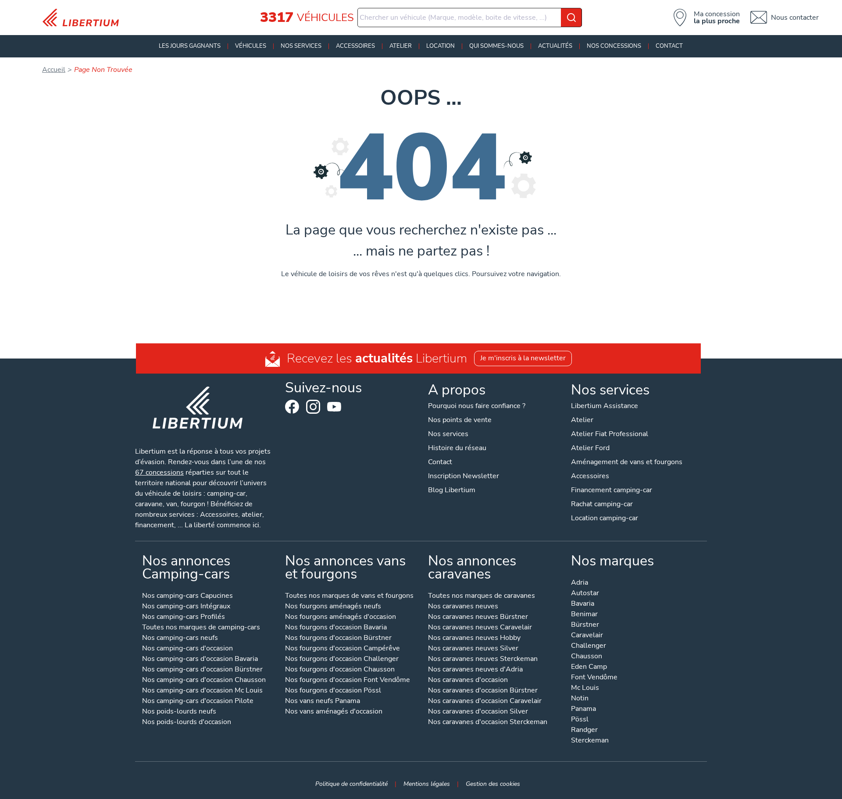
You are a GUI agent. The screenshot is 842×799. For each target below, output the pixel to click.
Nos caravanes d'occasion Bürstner (483, 691)
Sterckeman (590, 741)
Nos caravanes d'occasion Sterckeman (487, 722)
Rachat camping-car (602, 504)
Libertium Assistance (604, 406)
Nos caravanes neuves (463, 607)
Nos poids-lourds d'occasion (186, 722)
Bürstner (585, 625)
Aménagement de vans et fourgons (626, 462)
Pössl (580, 720)
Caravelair (587, 636)
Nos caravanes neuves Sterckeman (483, 659)
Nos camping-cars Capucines (187, 596)
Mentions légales (426, 783)
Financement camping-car (611, 490)
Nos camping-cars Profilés (183, 617)
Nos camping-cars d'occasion (187, 649)
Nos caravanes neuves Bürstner (478, 617)
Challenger (588, 646)
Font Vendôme (594, 678)
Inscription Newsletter (463, 476)
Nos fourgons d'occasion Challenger (342, 659)
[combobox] (469, 17)
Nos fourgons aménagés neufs (333, 607)
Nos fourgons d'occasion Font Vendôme (347, 680)
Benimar (584, 615)
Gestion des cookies (493, 783)
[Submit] (571, 17)
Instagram (313, 407)
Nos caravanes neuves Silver (473, 649)
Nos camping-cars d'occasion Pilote (197, 701)
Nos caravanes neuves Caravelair (480, 628)
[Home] (84, 17)
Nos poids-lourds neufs (179, 712)
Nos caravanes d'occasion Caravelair (485, 701)
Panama (583, 709)
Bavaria (582, 604)
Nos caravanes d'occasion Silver (478, 712)
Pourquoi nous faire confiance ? (476, 406)
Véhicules (250, 46)
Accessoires (355, 46)
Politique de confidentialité (351, 783)
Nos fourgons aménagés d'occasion (340, 617)
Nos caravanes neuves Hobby (474, 638)
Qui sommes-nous (496, 46)
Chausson (586, 657)
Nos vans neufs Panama (322, 701)
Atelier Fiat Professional (609, 434)
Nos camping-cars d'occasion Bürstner (202, 670)
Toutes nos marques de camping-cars (201, 628)
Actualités (555, 46)
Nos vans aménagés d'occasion (333, 712)
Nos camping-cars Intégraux (186, 607)
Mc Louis (585, 688)
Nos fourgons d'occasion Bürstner (338, 638)
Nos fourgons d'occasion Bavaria (336, 628)
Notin (580, 699)
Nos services (301, 46)
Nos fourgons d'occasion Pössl (333, 691)
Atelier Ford (590, 448)
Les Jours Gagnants (190, 46)
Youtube (334, 409)
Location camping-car (604, 518)
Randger (584, 730)
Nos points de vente (460, 420)
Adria (579, 583)
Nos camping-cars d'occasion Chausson (204, 680)
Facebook (292, 407)
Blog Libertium (451, 490)
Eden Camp (589, 667)
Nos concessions (614, 46)
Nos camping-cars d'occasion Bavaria (200, 659)
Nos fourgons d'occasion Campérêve (342, 649)
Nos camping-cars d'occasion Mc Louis (202, 691)
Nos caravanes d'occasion (468, 680)
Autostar (585, 593)
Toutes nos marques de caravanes (481, 596)
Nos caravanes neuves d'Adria (475, 670)
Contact (669, 46)
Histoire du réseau (457, 448)
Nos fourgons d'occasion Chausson (340, 670)
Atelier (400, 46)
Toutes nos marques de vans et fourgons (349, 596)
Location (440, 46)
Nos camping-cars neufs (180, 638)
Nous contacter (795, 17)
